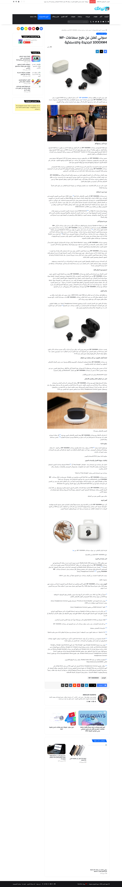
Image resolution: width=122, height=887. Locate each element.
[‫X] (91, 702)
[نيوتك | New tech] (102, 9)
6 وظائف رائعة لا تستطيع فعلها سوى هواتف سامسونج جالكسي (22, 66)
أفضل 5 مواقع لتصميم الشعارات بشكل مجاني (24, 81)
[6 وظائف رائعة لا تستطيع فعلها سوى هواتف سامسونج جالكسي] (36, 67)
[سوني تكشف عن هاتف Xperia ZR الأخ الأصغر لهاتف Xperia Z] (98, 806)
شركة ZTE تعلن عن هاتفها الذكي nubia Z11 (78, 759)
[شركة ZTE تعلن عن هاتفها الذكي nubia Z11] (77, 750)
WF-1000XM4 (93, 678)
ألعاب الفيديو (64, 16)
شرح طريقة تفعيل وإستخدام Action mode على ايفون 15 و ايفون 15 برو (23, 88)
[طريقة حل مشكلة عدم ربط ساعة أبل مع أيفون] (36, 75)
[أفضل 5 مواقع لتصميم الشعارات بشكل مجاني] (36, 81)
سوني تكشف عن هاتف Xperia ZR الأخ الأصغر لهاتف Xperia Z (98, 870)
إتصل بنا (24, 884)
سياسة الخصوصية (17, 884)
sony (103, 678)
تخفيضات (73, 16)
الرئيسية (106, 16)
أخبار (101, 16)
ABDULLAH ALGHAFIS (89, 694)
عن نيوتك (38, 884)
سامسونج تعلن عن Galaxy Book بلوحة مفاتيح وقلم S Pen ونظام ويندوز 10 (57, 757)
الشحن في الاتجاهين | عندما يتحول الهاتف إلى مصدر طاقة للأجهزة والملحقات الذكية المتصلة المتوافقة (65, 1)
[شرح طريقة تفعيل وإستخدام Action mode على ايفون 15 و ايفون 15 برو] (36, 89)
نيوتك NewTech (81, 884)
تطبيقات (95, 16)
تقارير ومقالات (55, 16)
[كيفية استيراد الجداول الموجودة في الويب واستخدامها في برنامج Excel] (36, 58)
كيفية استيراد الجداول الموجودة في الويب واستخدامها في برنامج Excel (23, 58)
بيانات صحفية (33, 16)
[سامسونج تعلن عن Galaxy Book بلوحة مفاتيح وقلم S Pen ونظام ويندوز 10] (56, 749)
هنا (73, 550)
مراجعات (80, 16)
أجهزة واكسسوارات (44, 16)
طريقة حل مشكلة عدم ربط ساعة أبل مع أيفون (23, 74)
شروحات (88, 16)
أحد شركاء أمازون (31, 884)
